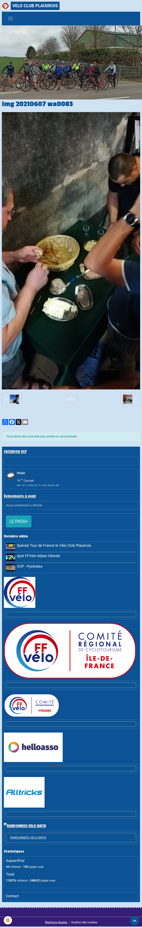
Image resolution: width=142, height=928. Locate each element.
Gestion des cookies (84, 922)
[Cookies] (8, 920)
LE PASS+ (18, 521)
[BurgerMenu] (10, 18)
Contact (12, 896)
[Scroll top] (134, 920)
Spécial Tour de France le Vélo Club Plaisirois (54, 545)
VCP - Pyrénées (29, 566)
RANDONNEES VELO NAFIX (28, 837)
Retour (71, 399)
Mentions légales (56, 922)
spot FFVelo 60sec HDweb (38, 556)
